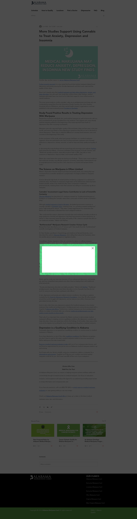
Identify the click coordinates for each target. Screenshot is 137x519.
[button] (93, 248)
